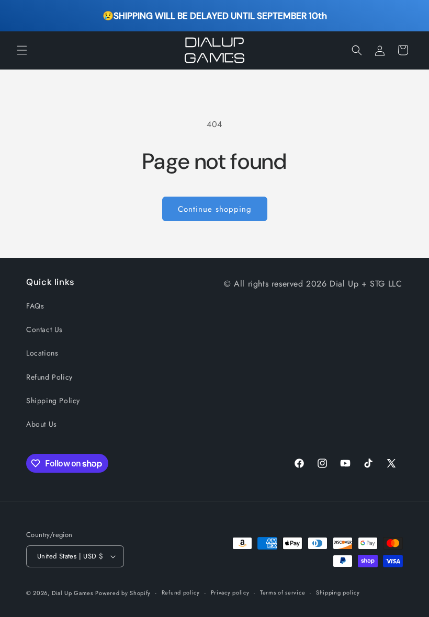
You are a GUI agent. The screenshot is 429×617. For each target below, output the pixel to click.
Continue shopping (215, 209)
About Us (41, 424)
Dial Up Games (72, 593)
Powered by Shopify (123, 593)
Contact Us (44, 329)
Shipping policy (338, 592)
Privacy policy (230, 592)
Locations (42, 353)
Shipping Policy (53, 400)
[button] (21, 50)
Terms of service (282, 592)
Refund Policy (49, 377)
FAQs (35, 306)
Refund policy (181, 592)
